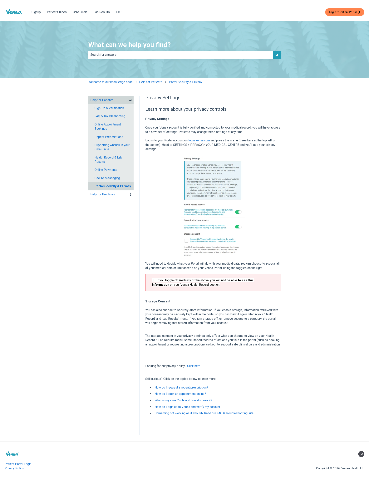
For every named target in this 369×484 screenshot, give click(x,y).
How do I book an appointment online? (180, 394)
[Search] (277, 54)
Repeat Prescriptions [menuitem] (109, 137)
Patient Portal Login (18, 464)
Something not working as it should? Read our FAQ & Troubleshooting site (204, 413)
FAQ (118, 12)
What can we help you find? (129, 45)
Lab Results (102, 12)
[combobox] (180, 54)
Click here (193, 366)
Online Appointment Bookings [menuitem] (108, 126)
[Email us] (361, 454)
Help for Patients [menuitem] (101, 100)
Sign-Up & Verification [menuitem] (109, 108)
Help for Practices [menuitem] (102, 194)
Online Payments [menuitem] (106, 170)
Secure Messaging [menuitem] (107, 178)
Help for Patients (150, 82)
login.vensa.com (199, 140)
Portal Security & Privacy (185, 82)
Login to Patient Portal (343, 12)
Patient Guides (57, 12)
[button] (130, 100)
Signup (36, 12)
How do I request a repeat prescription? (181, 387)
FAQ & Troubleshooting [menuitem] (110, 116)
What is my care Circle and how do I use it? (183, 400)
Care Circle (80, 12)
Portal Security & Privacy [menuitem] (113, 186)
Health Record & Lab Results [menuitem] (108, 160)
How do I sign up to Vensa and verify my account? (188, 407)
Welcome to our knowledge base (110, 82)
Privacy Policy (14, 468)
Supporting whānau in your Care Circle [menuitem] (112, 147)
